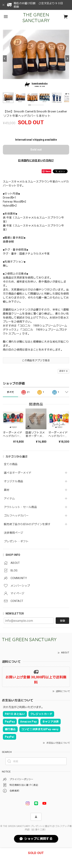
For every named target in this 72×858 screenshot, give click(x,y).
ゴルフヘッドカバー (16, 515)
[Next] (67, 58)
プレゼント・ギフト (16, 541)
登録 (62, 620)
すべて (10, 392)
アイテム (9, 498)
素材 (6, 489)
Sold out (36, 149)
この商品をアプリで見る (36, 360)
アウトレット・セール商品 (20, 507)
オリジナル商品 (13, 481)
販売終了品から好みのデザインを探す (27, 524)
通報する (63, 371)
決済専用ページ (13, 532)
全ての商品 (11, 464)
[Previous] (5, 58)
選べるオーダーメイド (17, 472)
